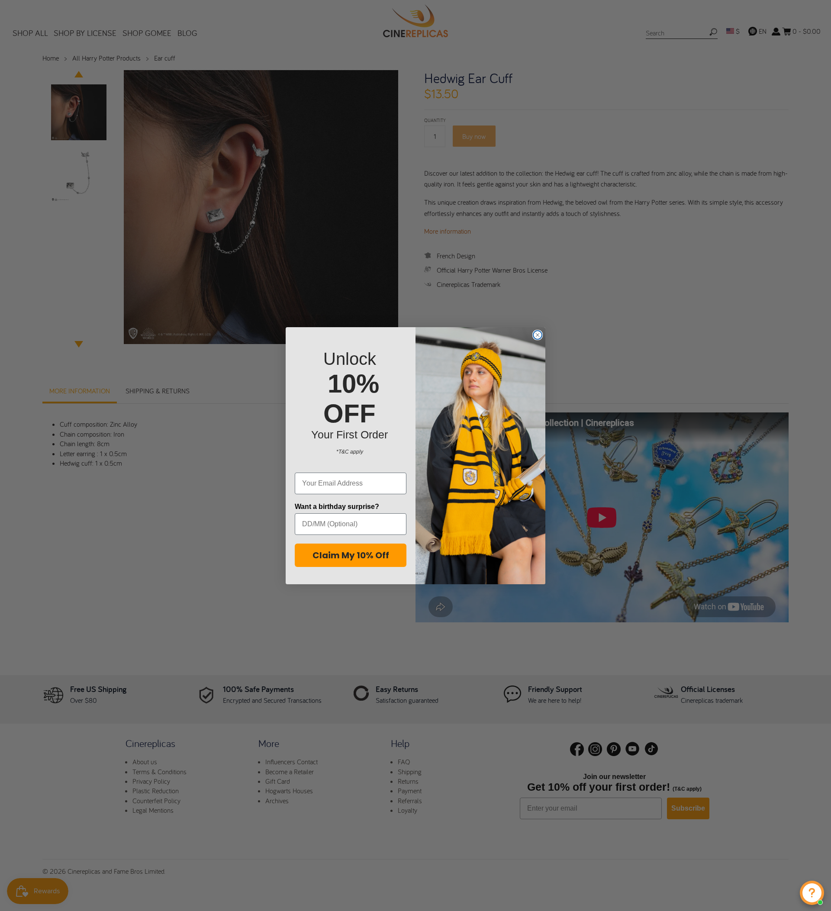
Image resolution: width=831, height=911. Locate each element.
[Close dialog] (537, 335)
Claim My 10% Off (350, 555)
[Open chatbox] (812, 893)
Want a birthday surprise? (337, 506)
